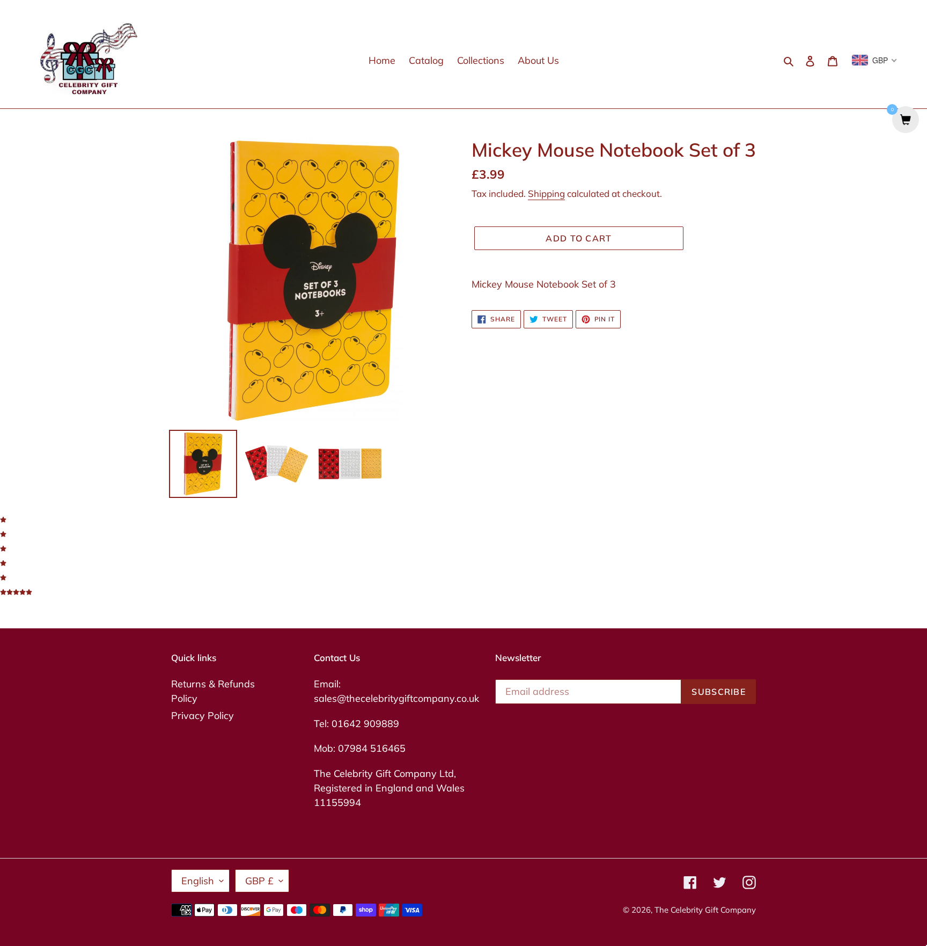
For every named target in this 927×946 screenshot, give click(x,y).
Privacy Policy (202, 715)
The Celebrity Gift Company (705, 910)
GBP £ (259, 881)
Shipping (546, 193)
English (197, 881)
